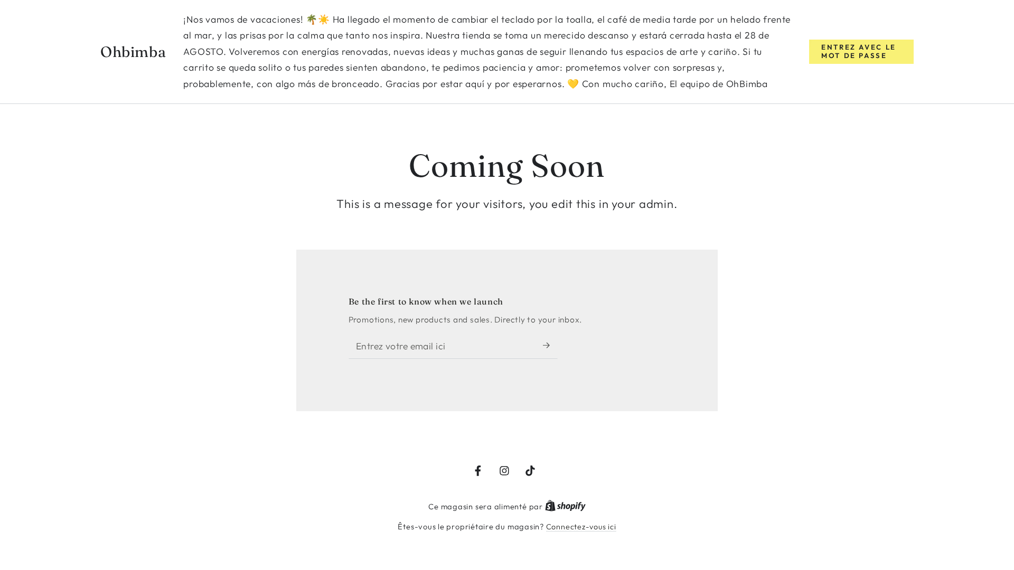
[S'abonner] (550, 345)
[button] (861, 52)
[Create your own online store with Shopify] (565, 506)
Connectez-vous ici (581, 526)
